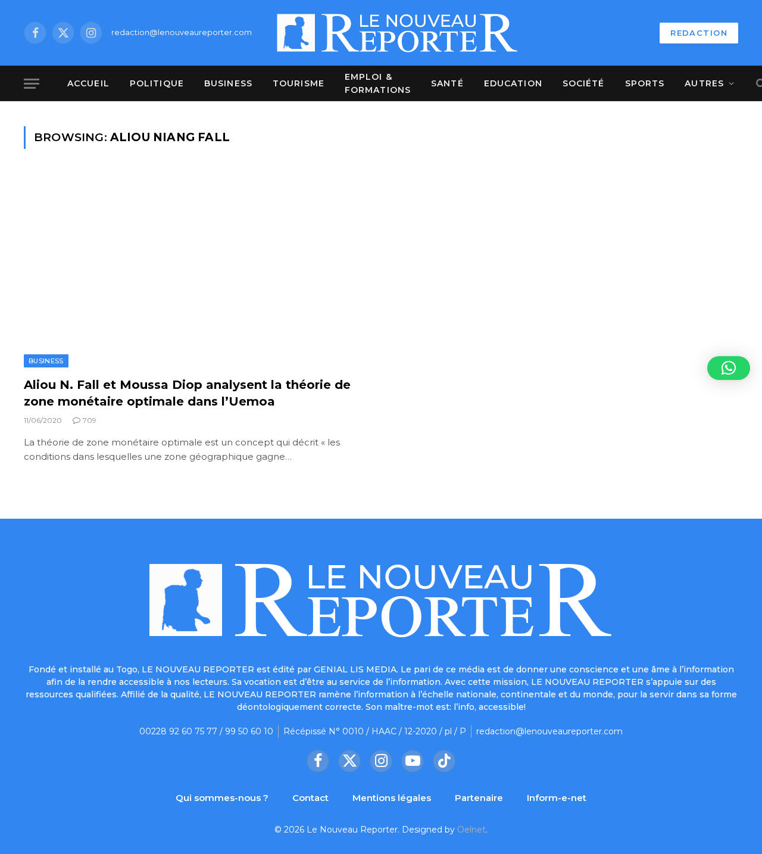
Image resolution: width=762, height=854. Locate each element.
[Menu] (31, 83)
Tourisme (298, 83)
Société (584, 83)
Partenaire (479, 797)
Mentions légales (391, 797)
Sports (645, 83)
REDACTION (698, 33)
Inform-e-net (556, 797)
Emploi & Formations (378, 83)
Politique (157, 83)
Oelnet (471, 829)
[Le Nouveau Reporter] (398, 33)
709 (89, 420)
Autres (704, 83)
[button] (728, 368)
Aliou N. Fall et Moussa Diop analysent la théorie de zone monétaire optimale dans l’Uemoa (187, 393)
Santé (447, 83)
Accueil (88, 83)
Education (513, 83)
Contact (310, 797)
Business (228, 83)
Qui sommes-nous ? (222, 797)
